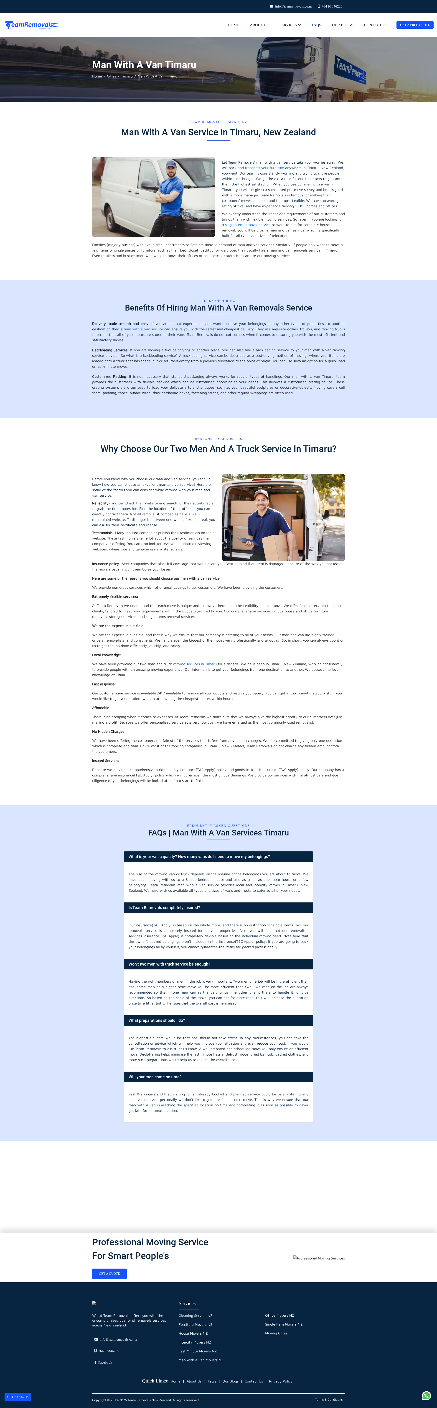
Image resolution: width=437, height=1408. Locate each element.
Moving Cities (276, 1333)
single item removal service (248, 225)
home (233, 25)
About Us (259, 25)
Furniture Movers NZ (196, 1324)
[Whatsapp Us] (426, 1395)
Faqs (316, 25)
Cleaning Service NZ (196, 1315)
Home (97, 76)
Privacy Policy (281, 1381)
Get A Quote (17, 1397)
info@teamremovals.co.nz (294, 6)
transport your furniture (264, 168)
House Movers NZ (193, 1333)
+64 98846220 (332, 6)
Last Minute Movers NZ (198, 1351)
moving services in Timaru (195, 664)
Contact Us (375, 25)
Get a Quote (109, 1273)
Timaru (127, 76)
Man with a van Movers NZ (201, 1360)
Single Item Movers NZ (284, 1324)
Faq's (212, 1381)
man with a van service (143, 329)
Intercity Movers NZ (195, 1342)
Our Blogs (342, 25)
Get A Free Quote (415, 25)
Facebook (105, 1362)
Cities (111, 76)
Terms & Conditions (329, 1399)
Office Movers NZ (279, 1315)
